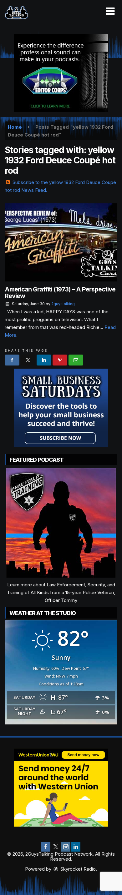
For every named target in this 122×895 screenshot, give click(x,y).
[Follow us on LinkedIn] (75, 847)
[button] (110, 11)
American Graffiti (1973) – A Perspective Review (60, 293)
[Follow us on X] (55, 847)
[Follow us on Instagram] (65, 847)
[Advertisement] (61, 73)
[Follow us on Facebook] (45, 847)
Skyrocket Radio (77, 869)
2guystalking (63, 303)
